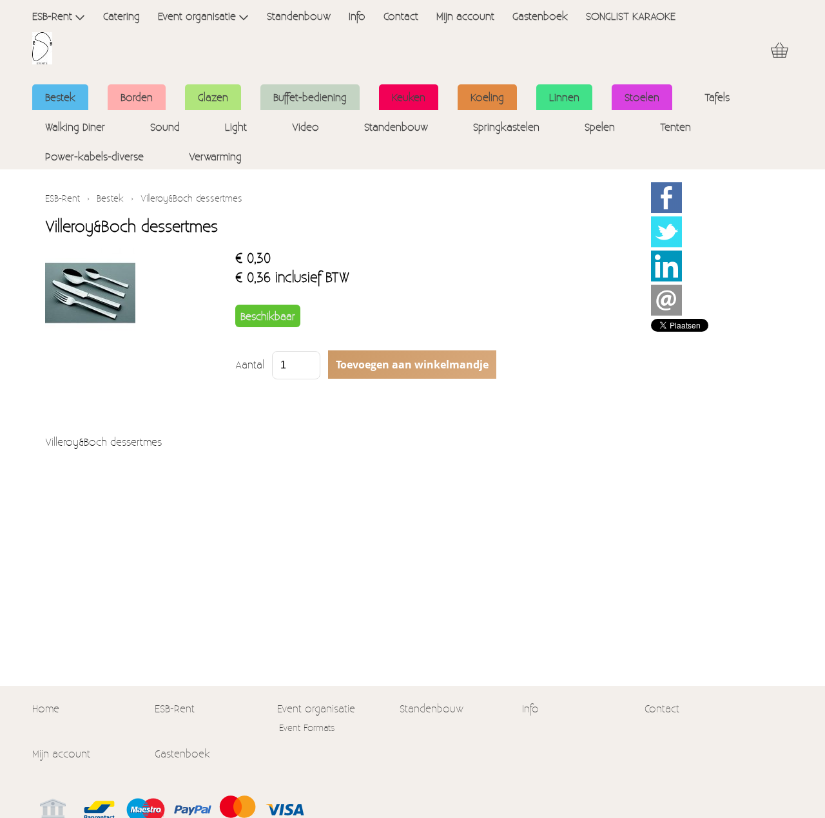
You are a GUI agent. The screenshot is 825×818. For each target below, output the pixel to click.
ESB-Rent (52, 15)
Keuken (408, 97)
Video (305, 126)
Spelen (600, 126)
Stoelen (642, 97)
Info (357, 15)
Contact (400, 15)
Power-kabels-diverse (94, 156)
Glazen (213, 97)
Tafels (717, 97)
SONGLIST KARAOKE (630, 15)
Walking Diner (75, 126)
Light (236, 126)
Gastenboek (540, 15)
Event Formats (307, 727)
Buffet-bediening (310, 97)
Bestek (60, 97)
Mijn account (465, 15)
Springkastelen (506, 126)
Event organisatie (197, 15)
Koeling (487, 97)
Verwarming (215, 156)
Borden (137, 97)
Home (45, 708)
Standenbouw (299, 15)
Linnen (564, 97)
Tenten (675, 126)
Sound (165, 126)
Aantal (249, 364)
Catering (121, 15)
